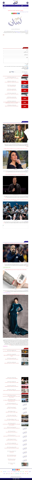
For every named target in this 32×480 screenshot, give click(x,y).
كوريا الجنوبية (18, 32)
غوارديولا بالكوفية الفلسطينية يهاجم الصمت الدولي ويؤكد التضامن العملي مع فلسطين (15, 243)
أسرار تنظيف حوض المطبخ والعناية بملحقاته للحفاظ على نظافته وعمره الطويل (11, 390)
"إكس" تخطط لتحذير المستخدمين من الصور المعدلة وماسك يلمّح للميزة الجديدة (15, 174)
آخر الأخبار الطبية (5, 346)
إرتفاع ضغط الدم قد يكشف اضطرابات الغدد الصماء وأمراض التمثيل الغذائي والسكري (15, 269)
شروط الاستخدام (26, 65)
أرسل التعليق (26, 73)
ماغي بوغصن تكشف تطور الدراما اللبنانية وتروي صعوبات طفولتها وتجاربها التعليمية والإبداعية (15, 148)
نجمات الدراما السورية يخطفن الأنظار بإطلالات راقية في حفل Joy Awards (15, 294)
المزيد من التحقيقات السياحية (6, 267)
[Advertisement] (15, 41)
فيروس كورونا (16, 31)
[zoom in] (3, 7)
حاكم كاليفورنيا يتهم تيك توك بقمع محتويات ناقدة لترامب (11, 378)
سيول (26, 31)
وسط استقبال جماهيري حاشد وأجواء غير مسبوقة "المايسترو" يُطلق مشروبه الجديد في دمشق (16, 123)
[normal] (4, 7)
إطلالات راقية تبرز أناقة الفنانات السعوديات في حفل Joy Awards (11, 382)
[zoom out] (5, 7)
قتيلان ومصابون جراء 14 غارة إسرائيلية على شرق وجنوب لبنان (17, 5)
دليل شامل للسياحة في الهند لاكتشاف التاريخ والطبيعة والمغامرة (11, 386)
